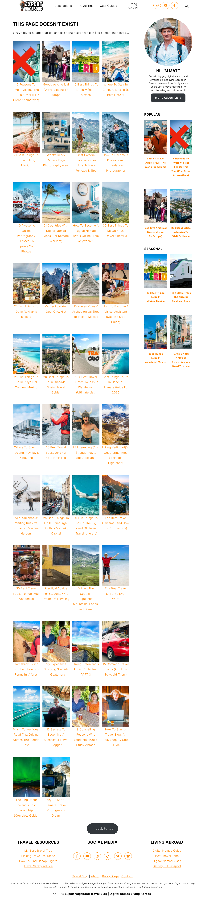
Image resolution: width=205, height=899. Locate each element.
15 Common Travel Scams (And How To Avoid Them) (116, 669)
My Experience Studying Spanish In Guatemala (56, 669)
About (95, 876)
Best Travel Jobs (167, 856)
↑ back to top (102, 828)
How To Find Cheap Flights (38, 861)
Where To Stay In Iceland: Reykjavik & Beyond (26, 452)
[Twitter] (118, 856)
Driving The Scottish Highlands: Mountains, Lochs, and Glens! (86, 599)
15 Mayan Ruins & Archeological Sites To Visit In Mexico (85, 311)
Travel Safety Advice (38, 866)
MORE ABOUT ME (167, 97)
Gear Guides (108, 5)
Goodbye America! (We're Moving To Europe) (56, 90)
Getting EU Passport (167, 866)
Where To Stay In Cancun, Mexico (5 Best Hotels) (116, 90)
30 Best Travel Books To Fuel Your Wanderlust (26, 593)
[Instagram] (157, 5)
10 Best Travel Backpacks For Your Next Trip (56, 452)
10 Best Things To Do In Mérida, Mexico (85, 90)
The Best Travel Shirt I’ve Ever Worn (116, 593)
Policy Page (110, 876)
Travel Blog (80, 876)
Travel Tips (86, 5)
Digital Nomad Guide (166, 850)
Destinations (63, 5)
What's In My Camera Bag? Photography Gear (56, 160)
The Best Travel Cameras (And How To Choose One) (115, 523)
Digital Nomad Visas (167, 861)
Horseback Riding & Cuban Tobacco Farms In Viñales (26, 669)
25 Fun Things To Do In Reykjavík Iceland (26, 311)
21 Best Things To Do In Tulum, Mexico (26, 160)
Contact (127, 876)
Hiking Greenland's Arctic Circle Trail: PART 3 (86, 669)
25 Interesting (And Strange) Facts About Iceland (85, 452)
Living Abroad (133, 5)
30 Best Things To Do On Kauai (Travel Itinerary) (116, 231)
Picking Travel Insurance (38, 856)
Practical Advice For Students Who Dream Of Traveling (56, 593)
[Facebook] (174, 5)
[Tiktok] (107, 856)
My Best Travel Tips (38, 850)
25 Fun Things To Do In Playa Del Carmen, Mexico (26, 382)
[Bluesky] (128, 856)
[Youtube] (165, 5)
